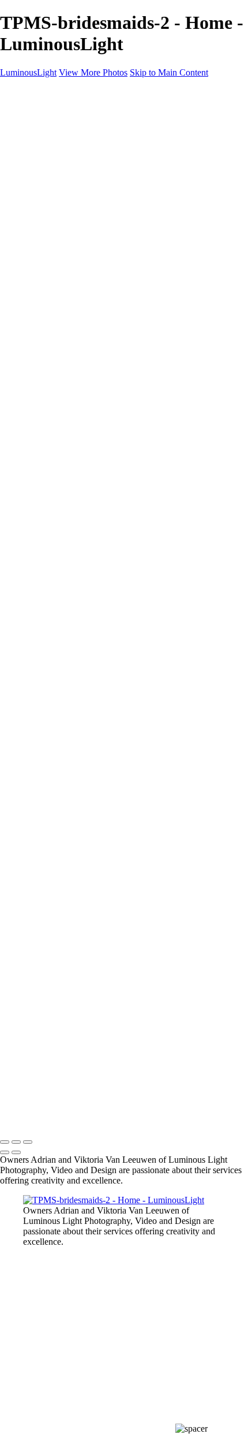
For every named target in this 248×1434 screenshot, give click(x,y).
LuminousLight (28, 72)
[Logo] (33, 92)
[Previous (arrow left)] (4, 1152)
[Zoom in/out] (27, 1142)
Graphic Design (75, 184)
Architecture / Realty (84, 174)
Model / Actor (71, 143)
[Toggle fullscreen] (16, 1142)
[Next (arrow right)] (16, 1152)
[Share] (27, 310)
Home (34, 112)
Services (38, 278)
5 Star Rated (215, 417)
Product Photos (74, 153)
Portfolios (40, 122)
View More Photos (93, 72)
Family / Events (74, 195)
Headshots (65, 164)
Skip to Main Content (169, 72)
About (34, 288)
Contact (37, 299)
